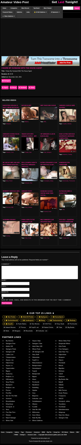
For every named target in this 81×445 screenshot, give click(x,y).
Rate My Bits (36, 418)
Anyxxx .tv (9, 365)
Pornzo (22, 327)
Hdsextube (35, 357)
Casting (70, 154)
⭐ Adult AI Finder (26, 317)
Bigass (8, 371)
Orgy (48, 238)
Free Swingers (63, 349)
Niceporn (62, 357)
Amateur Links (32, 434)
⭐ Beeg (41, 320)
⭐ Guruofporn (57, 317)
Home (3, 432)
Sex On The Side (11, 396)
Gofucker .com (37, 398)
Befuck (61, 365)
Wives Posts (36, 349)
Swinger (30, 207)
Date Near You (63, 352)
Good (49, 211)
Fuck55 (34, 407)
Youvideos (62, 404)
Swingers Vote (63, 418)
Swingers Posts (11, 349)
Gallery (17, 432)
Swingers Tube (37, 343)
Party (26, 207)
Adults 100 (9, 346)
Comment (5, 264)
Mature (26, 121)
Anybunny (9, 374)
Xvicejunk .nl (10, 407)
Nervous (8, 207)
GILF (68, 238)
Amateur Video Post (15, 2)
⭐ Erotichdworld (11, 320)
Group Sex (56, 432)
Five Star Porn (10, 412)
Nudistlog (35, 387)
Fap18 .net (34, 327)
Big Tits (49, 432)
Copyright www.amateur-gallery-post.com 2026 (52, 434)
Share (32, 87)
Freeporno (62, 396)
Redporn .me (10, 387)
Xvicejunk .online (64, 401)
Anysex (61, 387)
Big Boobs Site (63, 379)
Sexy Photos (10, 382)
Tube (59, 327)
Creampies (46, 180)
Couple (26, 152)
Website (5, 292)
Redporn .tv (10, 376)
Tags (22, 432)
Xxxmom (9, 398)
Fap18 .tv (35, 360)
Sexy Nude (59, 324)
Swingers (7, 81)
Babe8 (61, 382)
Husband (23, 87)
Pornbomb (35, 382)
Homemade (65, 180)
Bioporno (35, 396)
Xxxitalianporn (37, 401)
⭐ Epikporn (42, 317)
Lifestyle (27, 183)
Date (30, 152)
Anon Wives (36, 415)
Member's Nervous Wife (11, 191)
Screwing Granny (9, 219)
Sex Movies (35, 324)
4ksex (34, 379)
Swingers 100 (10, 352)
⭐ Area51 (8, 324)
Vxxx (33, 393)
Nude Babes (21, 324)
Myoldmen (35, 385)
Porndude (62, 363)
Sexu (7, 409)
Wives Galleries (37, 420)
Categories (9, 432)
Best (7, 180)
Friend (10, 180)
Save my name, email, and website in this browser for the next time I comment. (36, 300)
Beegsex (16, 331)
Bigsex (34, 376)
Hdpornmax (10, 363)
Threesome (72, 180)
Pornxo (8, 390)
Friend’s (8, 152)
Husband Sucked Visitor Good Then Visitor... (46, 193)
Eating (51, 180)
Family (29, 238)
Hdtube (61, 385)
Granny (8, 235)
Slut (63, 209)
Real (31, 183)
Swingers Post (10, 343)
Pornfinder (62, 407)
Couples (65, 123)
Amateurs (64, 154)
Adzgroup (62, 412)
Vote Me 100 (36, 409)
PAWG (16, 434)
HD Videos (65, 432)
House (14, 87)
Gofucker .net (41, 331)
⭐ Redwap (71, 320)
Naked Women (9, 327)
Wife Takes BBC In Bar (48, 105)
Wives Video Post (64, 341)
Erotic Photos (63, 393)
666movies (36, 412)
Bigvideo (61, 368)
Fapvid (34, 371)
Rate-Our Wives (64, 415)
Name (4, 280)
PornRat (8, 393)
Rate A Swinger (11, 418)
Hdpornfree (62, 354)
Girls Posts (62, 346)
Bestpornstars (37, 365)
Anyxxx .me (10, 360)
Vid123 (61, 398)
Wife (45, 121)
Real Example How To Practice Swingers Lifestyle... (29, 165)
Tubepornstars (11, 357)
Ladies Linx (9, 354)
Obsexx (34, 404)
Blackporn (9, 385)
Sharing (69, 123)
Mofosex (61, 371)
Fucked (46, 211)
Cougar (64, 238)
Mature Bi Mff (26, 105)
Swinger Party (27, 191)
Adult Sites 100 (37, 346)
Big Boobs (69, 327)
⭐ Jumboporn (28, 320)
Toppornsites (10, 368)
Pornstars (29, 432)
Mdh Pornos (63, 390)
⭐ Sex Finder (9, 317)
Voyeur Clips (36, 341)
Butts (6, 331)
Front (12, 152)
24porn (61, 360)
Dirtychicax (9, 404)
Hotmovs (62, 376)
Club (45, 152)
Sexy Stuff (35, 354)
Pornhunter (72, 324)
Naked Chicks (47, 327)
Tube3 (61, 374)
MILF (77, 432)
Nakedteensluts (64, 409)
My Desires (9, 341)
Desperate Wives (64, 343)
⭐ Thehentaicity (55, 320)
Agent (6, 87)
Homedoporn (36, 368)
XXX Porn (47, 324)
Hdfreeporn (9, 379)
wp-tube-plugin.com (44, 438)
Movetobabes (10, 401)
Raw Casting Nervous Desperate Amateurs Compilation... (67, 136)
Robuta (8, 415)
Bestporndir (36, 374)
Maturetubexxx (37, 363)
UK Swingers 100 (38, 352)
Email (4, 286)
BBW (43, 432)
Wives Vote (9, 420)
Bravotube (28, 331)
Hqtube (34, 390)
